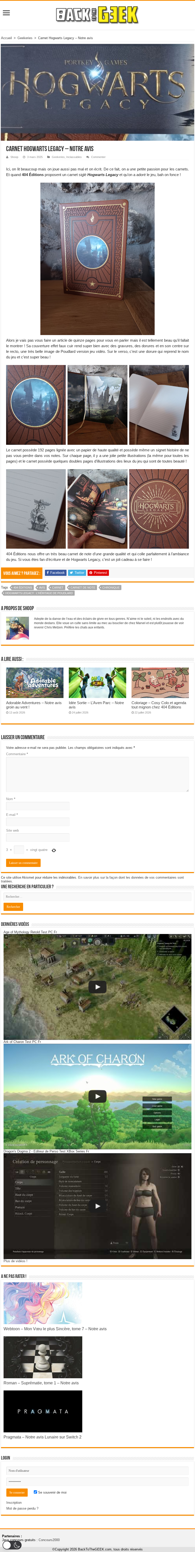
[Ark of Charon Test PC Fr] (97, 1096)
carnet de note (83, 587)
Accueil (6, 38)
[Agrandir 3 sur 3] (182, 371)
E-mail (12, 815)
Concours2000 (49, 1540)
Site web (12, 830)
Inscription (14, 1503)
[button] (12, 1545)
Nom (10, 799)
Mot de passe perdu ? (22, 1508)
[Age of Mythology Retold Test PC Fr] (97, 987)
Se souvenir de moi (52, 1492)
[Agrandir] (148, 189)
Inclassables (74, 157)
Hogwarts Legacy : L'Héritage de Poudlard (39, 593)
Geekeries (25, 38)
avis (42, 587)
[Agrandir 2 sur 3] (120, 371)
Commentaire (17, 754)
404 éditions (22, 587)
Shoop (14, 157)
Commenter (98, 157)
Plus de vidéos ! (15, 1261)
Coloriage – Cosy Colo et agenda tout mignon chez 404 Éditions (159, 705)
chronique (111, 587)
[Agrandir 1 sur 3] (59, 371)
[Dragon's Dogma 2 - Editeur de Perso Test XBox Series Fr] (97, 1206)
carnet (57, 587)
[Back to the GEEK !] (98, 14)
